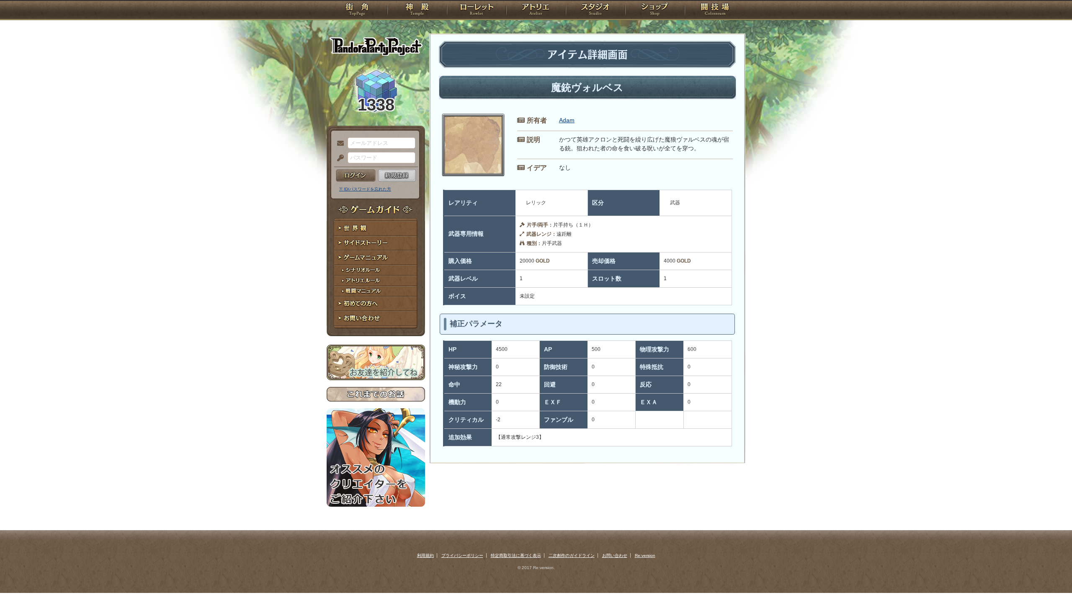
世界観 (376, 228)
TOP (357, 10)
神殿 (417, 10)
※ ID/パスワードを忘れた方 (365, 189)
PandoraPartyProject (376, 46)
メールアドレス (338, 143)
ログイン (356, 175)
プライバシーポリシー (462, 555)
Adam (567, 120)
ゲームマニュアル (376, 257)
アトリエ (536, 10)
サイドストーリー (376, 243)
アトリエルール (376, 281)
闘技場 (715, 10)
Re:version (645, 555)
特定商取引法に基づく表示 (516, 555)
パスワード (338, 158)
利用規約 (425, 555)
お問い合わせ (376, 318)
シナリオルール (376, 270)
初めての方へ (376, 303)
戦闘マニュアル (376, 291)
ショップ (655, 10)
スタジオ (595, 10)
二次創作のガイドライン (572, 555)
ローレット (476, 10)
